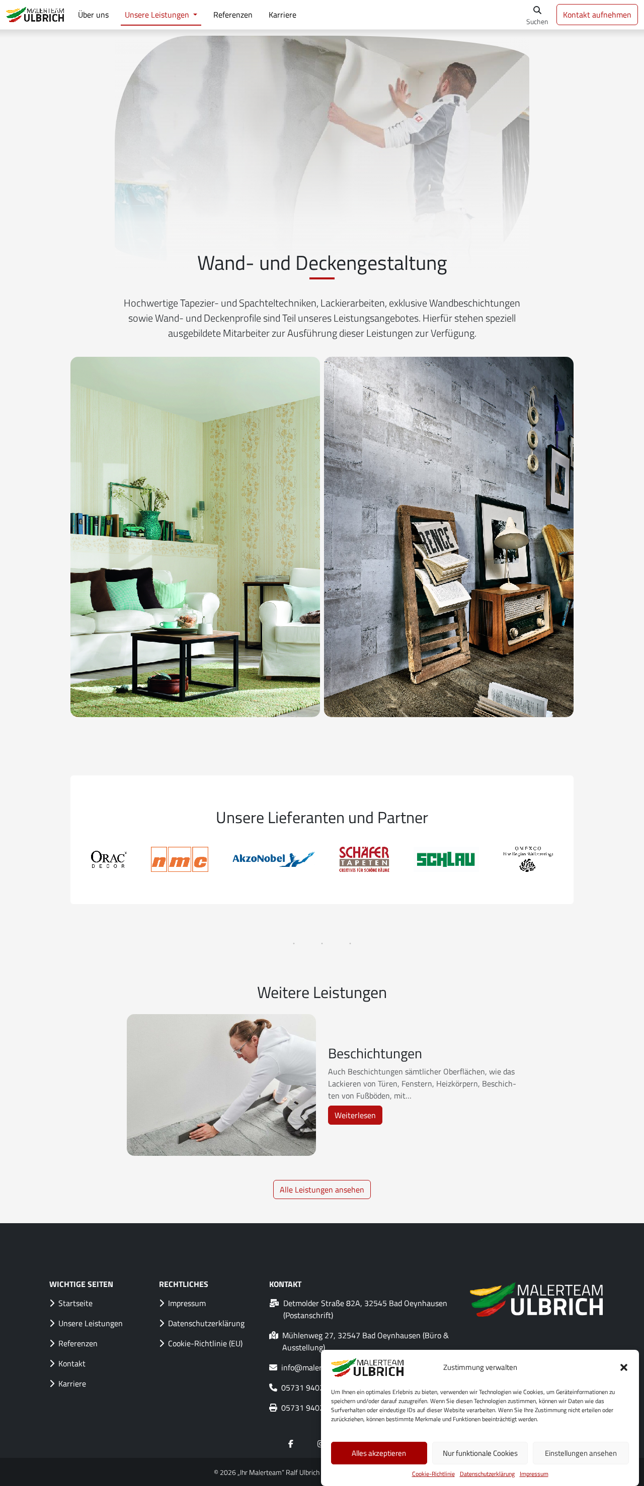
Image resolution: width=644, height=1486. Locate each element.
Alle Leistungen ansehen (322, 1189)
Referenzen (233, 15)
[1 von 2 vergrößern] (307, 370)
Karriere (282, 15)
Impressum (534, 1473)
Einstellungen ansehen (581, 1453)
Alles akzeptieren (379, 1453)
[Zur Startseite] (36, 15)
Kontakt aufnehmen (597, 15)
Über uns (93, 15)
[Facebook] (290, 1444)
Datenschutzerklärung (487, 1473)
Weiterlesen (358, 1117)
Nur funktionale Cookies (480, 1453)
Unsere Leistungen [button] (158, 15)
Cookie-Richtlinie (433, 1473)
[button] (624, 1367)
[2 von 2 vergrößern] (560, 370)
